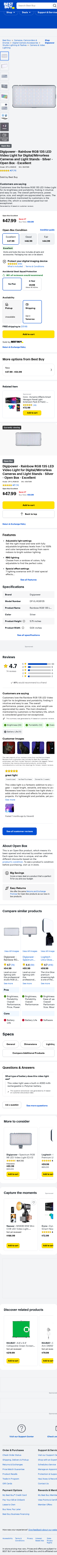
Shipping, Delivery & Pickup (16, 1459)
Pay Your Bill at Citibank (14, 1500)
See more (8, 983)
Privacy (30, 1538)
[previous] (6, 285)
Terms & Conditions (34, 266)
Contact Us (43, 1483)
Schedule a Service (47, 1464)
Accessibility (8, 1538)
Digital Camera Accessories (25, 42)
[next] (50, 285)
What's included (15, 266)
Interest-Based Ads (39, 1539)
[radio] (12, 311)
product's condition (13, 861)
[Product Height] (24, 621)
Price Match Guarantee (13, 1469)
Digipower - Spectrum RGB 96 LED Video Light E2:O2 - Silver (29, 958)
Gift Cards (7, 1483)
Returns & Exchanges (13, 1464)
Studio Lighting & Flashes (15, 45)
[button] (11, 12)
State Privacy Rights (50, 1540)
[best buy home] (9, 6)
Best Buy (7, 40)
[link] (20, 831)
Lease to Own (9, 1504)
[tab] (11, 1044)
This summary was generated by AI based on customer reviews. (30, 719)
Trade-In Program (11, 1478)
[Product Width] (23, 628)
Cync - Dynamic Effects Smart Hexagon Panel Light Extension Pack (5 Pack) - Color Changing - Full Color (37, 399)
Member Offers (45, 1504)
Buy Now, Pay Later (12, 1509)
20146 (24, 326)
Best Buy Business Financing (16, 1514)
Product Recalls (10, 1474)
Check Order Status (12, 1455)
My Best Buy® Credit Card (15, 1495)
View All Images (11, 951)
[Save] (33, 1202)
